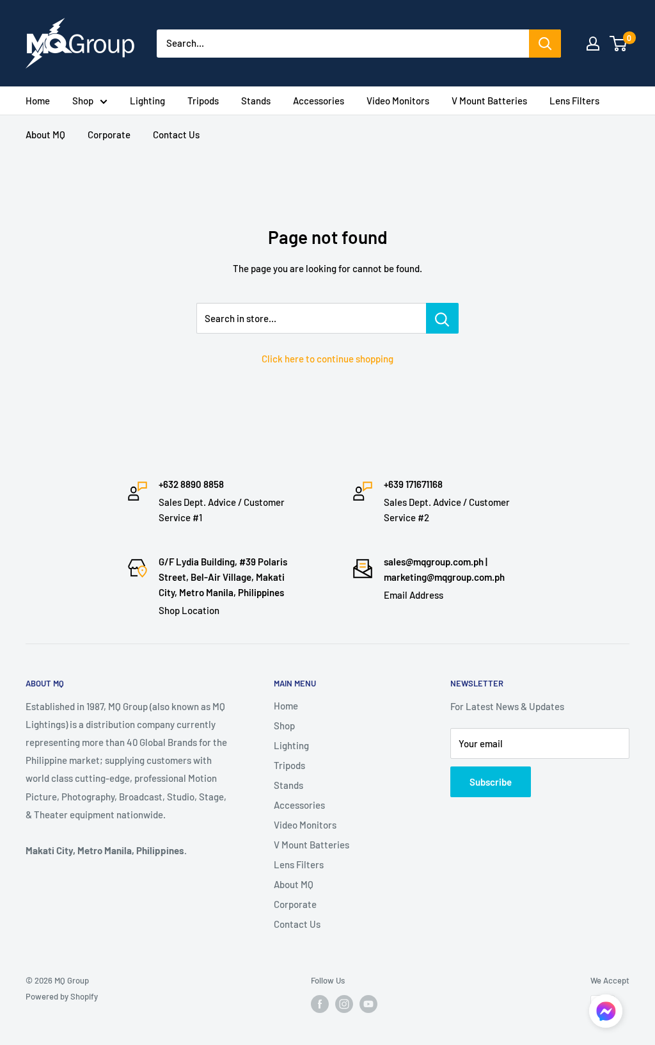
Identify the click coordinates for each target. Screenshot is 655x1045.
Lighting (147, 100)
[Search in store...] (442, 318)
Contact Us (176, 134)
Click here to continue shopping (327, 358)
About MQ (45, 134)
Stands (256, 100)
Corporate (109, 134)
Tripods (203, 100)
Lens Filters (574, 100)
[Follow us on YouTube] (368, 1004)
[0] (619, 43)
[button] (605, 1014)
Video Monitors (398, 100)
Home (38, 100)
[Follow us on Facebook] (320, 1004)
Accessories (318, 100)
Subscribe (491, 782)
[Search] (545, 43)
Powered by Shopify (62, 996)
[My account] (593, 43)
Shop (82, 100)
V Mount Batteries (489, 100)
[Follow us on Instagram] (344, 1004)
